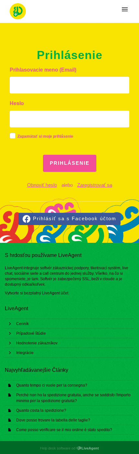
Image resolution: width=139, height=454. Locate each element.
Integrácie (25, 352)
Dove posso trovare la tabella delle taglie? (53, 420)
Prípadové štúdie (31, 333)
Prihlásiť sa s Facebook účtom (74, 218)
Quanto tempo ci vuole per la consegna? (51, 385)
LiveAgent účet (55, 293)
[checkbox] (13, 136)
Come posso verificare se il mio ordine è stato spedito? (64, 430)
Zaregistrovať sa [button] (94, 185)
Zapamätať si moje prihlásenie (45, 136)
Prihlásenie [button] (70, 163)
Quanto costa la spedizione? (41, 410)
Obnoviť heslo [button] (42, 185)
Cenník (22, 323)
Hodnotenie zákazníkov (37, 343)
